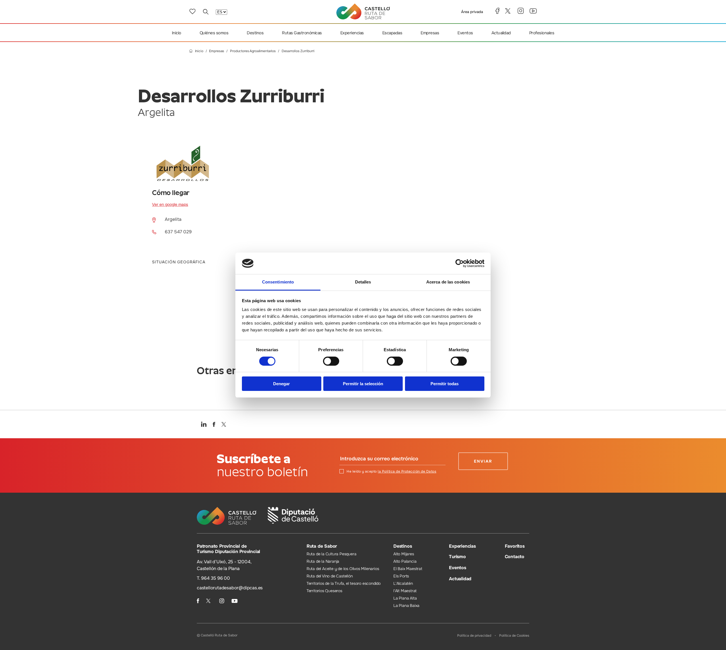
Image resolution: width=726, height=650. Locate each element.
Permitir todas (444, 383)
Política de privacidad (474, 635)
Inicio (176, 33)
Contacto (514, 557)
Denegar (281, 383)
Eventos (465, 33)
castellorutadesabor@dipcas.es (230, 588)
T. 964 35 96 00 (213, 578)
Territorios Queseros (324, 590)
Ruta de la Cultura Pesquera (331, 553)
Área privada (472, 11)
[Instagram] (521, 11)
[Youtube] (533, 11)
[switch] (331, 361)
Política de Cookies (514, 635)
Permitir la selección (363, 383)
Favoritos (515, 546)
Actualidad (501, 33)
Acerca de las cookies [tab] (448, 282)
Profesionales (541, 33)
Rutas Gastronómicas (302, 33)
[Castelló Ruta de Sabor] (363, 11)
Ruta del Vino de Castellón (330, 576)
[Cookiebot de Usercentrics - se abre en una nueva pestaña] (459, 263)
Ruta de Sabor (322, 546)
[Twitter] (508, 11)
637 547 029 (178, 232)
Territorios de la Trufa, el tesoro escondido (344, 583)
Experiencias (352, 33)
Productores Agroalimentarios (253, 51)
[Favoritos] (192, 11)
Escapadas (392, 33)
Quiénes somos (214, 33)
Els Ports (401, 576)
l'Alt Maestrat (405, 590)
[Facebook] (497, 11)
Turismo (457, 557)
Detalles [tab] (363, 282)
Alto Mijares (403, 553)
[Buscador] (205, 12)
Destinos (255, 33)
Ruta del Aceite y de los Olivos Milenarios (343, 568)
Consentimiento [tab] (278, 282)
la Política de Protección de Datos (407, 471)
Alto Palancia (404, 561)
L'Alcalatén (403, 583)
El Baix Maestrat (407, 568)
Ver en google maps (170, 204)
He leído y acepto (391, 471)
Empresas (430, 33)
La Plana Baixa (406, 605)
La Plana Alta (405, 598)
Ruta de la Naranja (323, 561)
